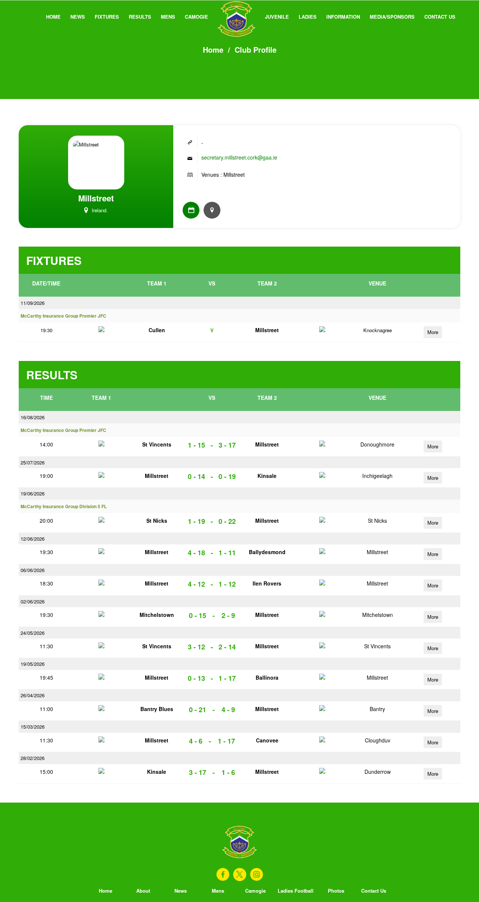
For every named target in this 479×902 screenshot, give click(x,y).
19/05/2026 (33, 663)
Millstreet (267, 330)
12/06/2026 (33, 538)
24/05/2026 (33, 632)
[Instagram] (256, 874)
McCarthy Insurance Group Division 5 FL (64, 506)
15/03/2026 (33, 726)
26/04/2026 (33, 695)
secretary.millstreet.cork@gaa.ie (239, 157)
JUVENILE (277, 16)
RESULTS (140, 16)
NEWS (77, 16)
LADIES (308, 16)
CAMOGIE (196, 16)
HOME (53, 16)
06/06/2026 (33, 570)
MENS (168, 16)
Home (213, 49)
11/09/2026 (33, 302)
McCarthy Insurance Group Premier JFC (63, 316)
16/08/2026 (33, 417)
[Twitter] (239, 874)
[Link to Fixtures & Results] (191, 210)
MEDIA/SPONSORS (392, 16)
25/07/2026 (33, 462)
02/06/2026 (33, 601)
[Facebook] (222, 874)
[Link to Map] (212, 210)
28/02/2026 (33, 758)
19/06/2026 (33, 493)
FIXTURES (107, 16)
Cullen (157, 330)
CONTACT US (439, 16)
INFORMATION (343, 16)
